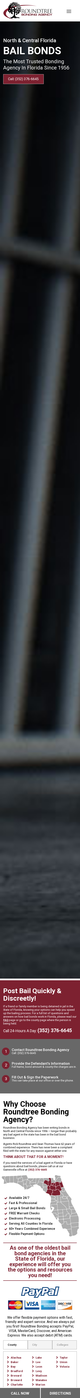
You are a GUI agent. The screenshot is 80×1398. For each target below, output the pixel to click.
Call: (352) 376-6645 (23, 79)
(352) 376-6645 (55, 1030)
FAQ (5, 1020)
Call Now (20, 1393)
